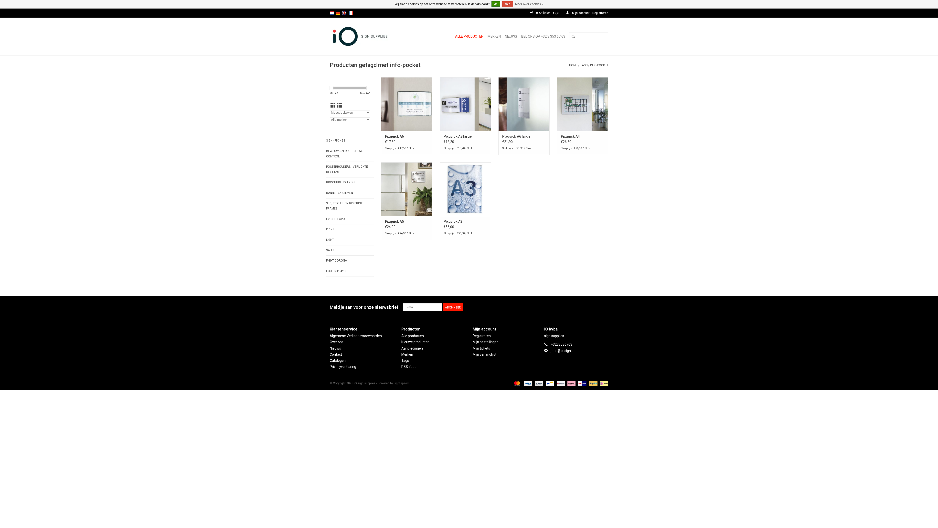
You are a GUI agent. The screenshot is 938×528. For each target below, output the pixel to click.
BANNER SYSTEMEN (339, 193)
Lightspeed (401, 383)
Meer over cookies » (529, 4)
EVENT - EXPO (335, 219)
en (344, 13)
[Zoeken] (573, 37)
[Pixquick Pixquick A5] (406, 189)
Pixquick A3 (453, 221)
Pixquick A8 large (458, 136)
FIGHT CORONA (336, 260)
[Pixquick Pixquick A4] (582, 104)
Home (573, 65)
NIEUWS (511, 36)
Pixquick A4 (570, 136)
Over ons (336, 342)
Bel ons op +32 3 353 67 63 (543, 36)
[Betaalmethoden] (516, 383)
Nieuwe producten (415, 342)
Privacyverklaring (343, 367)
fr (351, 13)
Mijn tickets (481, 348)
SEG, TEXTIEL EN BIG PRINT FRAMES (344, 206)
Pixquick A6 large (516, 136)
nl (332, 13)
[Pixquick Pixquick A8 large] (465, 104)
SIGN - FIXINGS (335, 140)
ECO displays (335, 271)
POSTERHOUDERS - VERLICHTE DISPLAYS (347, 169)
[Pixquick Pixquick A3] (465, 189)
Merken (494, 36)
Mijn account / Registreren (589, 13)
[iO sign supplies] (368, 36)
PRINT (330, 229)
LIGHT (330, 240)
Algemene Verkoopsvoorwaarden (356, 336)
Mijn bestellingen (486, 342)
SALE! (330, 250)
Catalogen (338, 361)
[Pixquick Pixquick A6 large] (524, 104)
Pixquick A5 (394, 221)
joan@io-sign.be (563, 351)
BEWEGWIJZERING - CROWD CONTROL (345, 153)
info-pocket (599, 65)
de (338, 13)
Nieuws (335, 348)
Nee (508, 4)
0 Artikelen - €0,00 (548, 13)
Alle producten (469, 36)
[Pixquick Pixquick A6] (406, 104)
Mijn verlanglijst (484, 354)
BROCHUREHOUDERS (340, 182)
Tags (583, 65)
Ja (496, 4)
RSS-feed (408, 367)
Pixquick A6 (394, 136)
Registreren (482, 336)
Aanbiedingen (412, 348)
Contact (336, 354)
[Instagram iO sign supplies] (604, 307)
